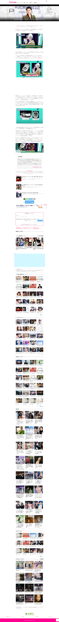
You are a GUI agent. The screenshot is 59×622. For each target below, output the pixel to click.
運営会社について (8, 616)
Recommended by (40, 354)
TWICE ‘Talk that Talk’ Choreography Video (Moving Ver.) (37, 570)
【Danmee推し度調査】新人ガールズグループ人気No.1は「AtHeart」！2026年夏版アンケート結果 (29, 437)
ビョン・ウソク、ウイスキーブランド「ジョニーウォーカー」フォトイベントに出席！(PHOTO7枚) (38, 496)
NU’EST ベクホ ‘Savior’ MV (29, 592)
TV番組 (25, 228)
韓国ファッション (29, 227)
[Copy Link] (35, 199)
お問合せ (22, 616)
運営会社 (20, 608)
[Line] (26, 199)
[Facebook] (29, 199)
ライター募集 (36, 616)
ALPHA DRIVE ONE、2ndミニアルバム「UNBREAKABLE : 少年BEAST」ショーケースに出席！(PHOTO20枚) (20, 466)
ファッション (30, 228)
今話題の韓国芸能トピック (37, 228)
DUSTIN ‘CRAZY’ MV (19, 592)
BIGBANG (17, 29)
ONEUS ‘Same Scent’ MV (38, 581)
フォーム (28, 173)
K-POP (24, 227)
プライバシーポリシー (50, 616)
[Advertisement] (29, 86)
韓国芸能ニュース (19, 227)
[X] (24, 199)
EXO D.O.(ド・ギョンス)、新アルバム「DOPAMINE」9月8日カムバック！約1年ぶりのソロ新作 (19, 421)
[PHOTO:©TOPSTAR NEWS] (29, 430)
